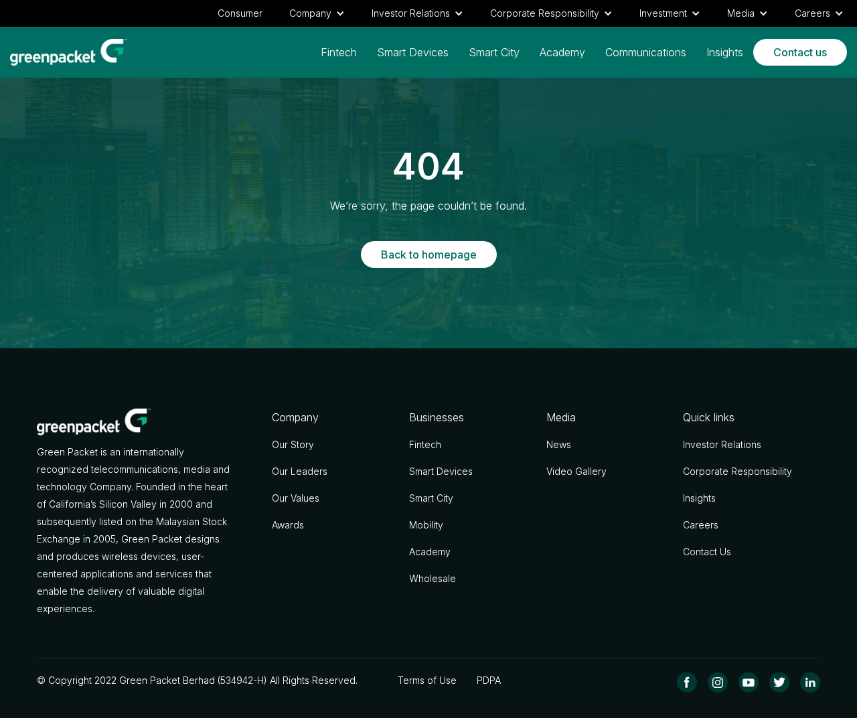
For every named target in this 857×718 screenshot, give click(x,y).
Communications (645, 52)
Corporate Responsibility (737, 471)
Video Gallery (576, 471)
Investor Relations (722, 444)
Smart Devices (413, 52)
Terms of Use (427, 680)
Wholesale (432, 578)
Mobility (426, 524)
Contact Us (707, 551)
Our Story (293, 444)
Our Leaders (299, 471)
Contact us (800, 52)
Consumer (240, 13)
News (558, 444)
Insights (724, 52)
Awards (288, 524)
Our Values (295, 498)
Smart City (494, 52)
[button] (317, 13)
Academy (562, 52)
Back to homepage (429, 254)
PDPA (489, 680)
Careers (700, 524)
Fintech (339, 52)
